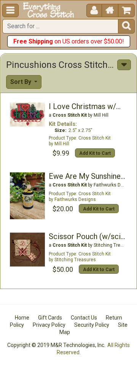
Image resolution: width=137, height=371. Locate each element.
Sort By (21, 81)
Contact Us (84, 318)
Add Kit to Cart (95, 153)
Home (22, 318)
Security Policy (91, 325)
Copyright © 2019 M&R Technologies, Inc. (56, 345)
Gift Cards (50, 318)
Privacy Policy (49, 325)
